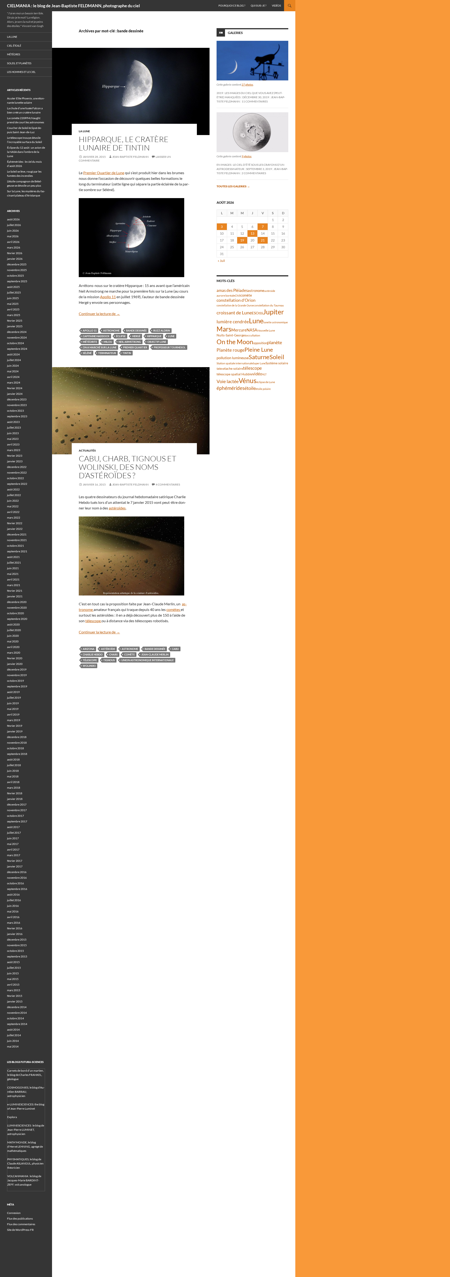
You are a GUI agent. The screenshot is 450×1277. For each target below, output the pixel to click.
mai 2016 (13, 911)
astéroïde (108, 648)
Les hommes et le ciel (21, 71)
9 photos (246, 156)
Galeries (235, 33)
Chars (113, 654)
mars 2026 (13, 247)
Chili (237, 295)
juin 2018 (13, 770)
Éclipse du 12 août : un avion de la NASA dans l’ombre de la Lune (26, 152)
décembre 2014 (16, 1007)
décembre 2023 (16, 399)
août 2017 (13, 827)
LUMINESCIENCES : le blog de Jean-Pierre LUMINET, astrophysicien (25, 1130)
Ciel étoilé (14, 45)
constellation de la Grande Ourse (235, 305)
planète (274, 342)
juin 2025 (13, 298)
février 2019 (14, 725)
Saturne (259, 357)
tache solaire (234, 368)
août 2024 (13, 354)
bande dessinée (136, 330)
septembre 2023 (17, 416)
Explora (12, 1117)
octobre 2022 (15, 478)
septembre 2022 (17, 484)
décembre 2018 (16, 737)
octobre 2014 (15, 1018)
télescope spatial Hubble (234, 374)
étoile (250, 388)
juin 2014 (13, 1041)
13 (252, 233)
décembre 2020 (16, 602)
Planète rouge (230, 350)
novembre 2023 (17, 405)
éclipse (121, 336)
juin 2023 (13, 433)
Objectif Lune (156, 341)
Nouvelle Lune (266, 330)
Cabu (175, 648)
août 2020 (13, 624)
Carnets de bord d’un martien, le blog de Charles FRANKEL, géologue (25, 1075)
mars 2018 (13, 787)
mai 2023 (13, 439)
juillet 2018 (14, 765)
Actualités (87, 450)
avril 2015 (13, 984)
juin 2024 (13, 365)
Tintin (127, 352)
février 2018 (14, 793)
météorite (90, 341)
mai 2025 (13, 303)
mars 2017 (13, 855)
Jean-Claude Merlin (155, 654)
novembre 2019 (17, 675)
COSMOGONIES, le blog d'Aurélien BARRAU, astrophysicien (26, 1092)
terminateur (107, 352)
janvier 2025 (14, 326)
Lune (171, 336)
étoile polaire (263, 388)
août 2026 (13, 219)
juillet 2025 (14, 292)
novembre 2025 (17, 270)
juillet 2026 (14, 225)
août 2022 (13, 489)
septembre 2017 (17, 821)
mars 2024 (13, 382)
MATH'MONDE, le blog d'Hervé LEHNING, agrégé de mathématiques (25, 1147)
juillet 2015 (14, 967)
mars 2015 (13, 990)
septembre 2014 (17, 1024)
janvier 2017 (14, 866)
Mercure (239, 330)
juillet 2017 (14, 832)
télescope (93, 620)
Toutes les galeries (233, 186)
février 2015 (14, 996)
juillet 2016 (14, 900)
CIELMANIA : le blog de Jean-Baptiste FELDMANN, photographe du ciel (73, 5)
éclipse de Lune (265, 382)
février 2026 (14, 253)
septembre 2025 (17, 281)
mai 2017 (13, 844)
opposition (260, 343)
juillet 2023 (14, 427)
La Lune (84, 131)
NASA (252, 330)
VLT (264, 374)
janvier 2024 (14, 394)
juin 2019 (13, 703)
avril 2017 (13, 849)
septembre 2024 (17, 348)
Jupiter (273, 312)
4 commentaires (168, 484)
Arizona (88, 648)
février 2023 (14, 455)
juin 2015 (13, 973)
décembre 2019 (16, 669)
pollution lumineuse (233, 357)
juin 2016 (13, 906)
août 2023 (13, 422)
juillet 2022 (14, 495)
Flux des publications (20, 1218)
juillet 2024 (14, 360)
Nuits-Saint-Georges (231, 335)
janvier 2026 (14, 258)
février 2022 (14, 523)
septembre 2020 (17, 619)
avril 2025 (13, 309)
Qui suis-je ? (258, 5)
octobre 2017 (15, 815)
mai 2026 (13, 236)
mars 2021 (13, 585)
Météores (13, 54)
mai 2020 (13, 641)
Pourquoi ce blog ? (231, 5)
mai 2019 (13, 709)
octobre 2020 (15, 613)
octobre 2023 (15, 410)
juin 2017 (13, 838)
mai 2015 (13, 979)
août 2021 (13, 557)
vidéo (257, 373)
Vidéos (276, 5)
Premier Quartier (135, 347)
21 (263, 240)
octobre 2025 (15, 275)
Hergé (136, 336)
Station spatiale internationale (235, 363)
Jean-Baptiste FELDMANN (130, 156)
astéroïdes (117, 508)
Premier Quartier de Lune (103, 172)
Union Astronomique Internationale (147, 660)
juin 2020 (13, 635)
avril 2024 (13, 377)
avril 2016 (13, 917)
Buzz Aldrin (161, 330)
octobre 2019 (15, 680)
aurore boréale (226, 295)
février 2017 (14, 861)
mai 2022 (13, 506)
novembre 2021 (17, 540)
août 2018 (13, 759)
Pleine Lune (258, 349)
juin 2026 (13, 230)
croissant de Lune (234, 312)
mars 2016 (13, 922)
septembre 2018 (17, 754)
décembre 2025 (16, 264)
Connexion (14, 1213)
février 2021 (14, 590)
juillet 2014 (14, 1035)
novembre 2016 (17, 877)
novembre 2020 (17, 607)
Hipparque (154, 336)
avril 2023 (13, 444)
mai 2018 (13, 776)
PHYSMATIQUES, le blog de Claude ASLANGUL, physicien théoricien (25, 1163)
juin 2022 (13, 500)
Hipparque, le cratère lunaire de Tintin (124, 143)
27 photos (247, 84)
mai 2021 (13, 574)
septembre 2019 (17, 686)
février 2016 (14, 928)
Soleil (277, 357)
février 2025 (14, 320)
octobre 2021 (15, 545)
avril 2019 (13, 714)
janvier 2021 (14, 596)
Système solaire (277, 363)
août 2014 (13, 1029)
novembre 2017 (17, 810)
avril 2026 (13, 242)
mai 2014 (13, 1046)
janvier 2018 (14, 799)
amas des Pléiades (232, 290)
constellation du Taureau (269, 305)
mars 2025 (13, 315)
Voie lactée (228, 381)
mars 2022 (13, 517)
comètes (173, 609)
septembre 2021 (17, 551)
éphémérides (230, 388)
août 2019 (13, 692)
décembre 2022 (16, 467)
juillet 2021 (14, 562)
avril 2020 (13, 647)
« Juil (221, 261)
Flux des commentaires (21, 1224)
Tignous (109, 660)
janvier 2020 (14, 664)
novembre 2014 (17, 1012)
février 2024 (14, 388)
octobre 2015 (15, 951)
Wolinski (89, 665)
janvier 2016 (14, 934)
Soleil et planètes (19, 63)
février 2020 (14, 658)
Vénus (247, 380)
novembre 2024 (17, 337)
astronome (111, 330)
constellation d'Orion (236, 300)
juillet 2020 (14, 630)
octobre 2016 (15, 883)
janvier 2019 (14, 731)
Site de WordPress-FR (20, 1230)
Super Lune (259, 363)
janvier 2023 (14, 461)
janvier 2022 (14, 529)
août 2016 (13, 894)
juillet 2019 (14, 697)
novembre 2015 (17, 945)
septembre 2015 (17, 956)
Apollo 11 (108, 296)
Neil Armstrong (130, 341)
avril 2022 (13, 512)
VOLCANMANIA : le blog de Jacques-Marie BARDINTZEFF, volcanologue (24, 1180)
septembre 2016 (17, 889)
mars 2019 (13, 720)
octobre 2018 (15, 748)
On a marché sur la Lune (99, 347)
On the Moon (235, 342)
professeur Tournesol (170, 347)
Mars (224, 329)
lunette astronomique (275, 322)
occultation (253, 335)
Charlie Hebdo (93, 654)
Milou (108, 341)
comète (129, 654)
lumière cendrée (233, 321)
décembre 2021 (16, 534)
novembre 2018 (17, 742)
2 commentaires (254, 173)
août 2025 (13, 287)
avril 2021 (13, 579)
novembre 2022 (17, 472)
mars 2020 (13, 652)
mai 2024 (13, 371)
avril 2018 (13, 782)
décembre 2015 (16, 939)
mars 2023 (13, 450)
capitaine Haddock (96, 336)
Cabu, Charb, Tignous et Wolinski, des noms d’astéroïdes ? (127, 467)
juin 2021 (13, 568)
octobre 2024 (15, 343)
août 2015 (13, 962)
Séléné (87, 352)
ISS (261, 313)
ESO (255, 313)
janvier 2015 (14, 1001)
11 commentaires (255, 101)
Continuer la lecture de (99, 313)
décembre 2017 (16, 804)
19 (242, 240)
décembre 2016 (16, 872)
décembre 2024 (16, 332)
